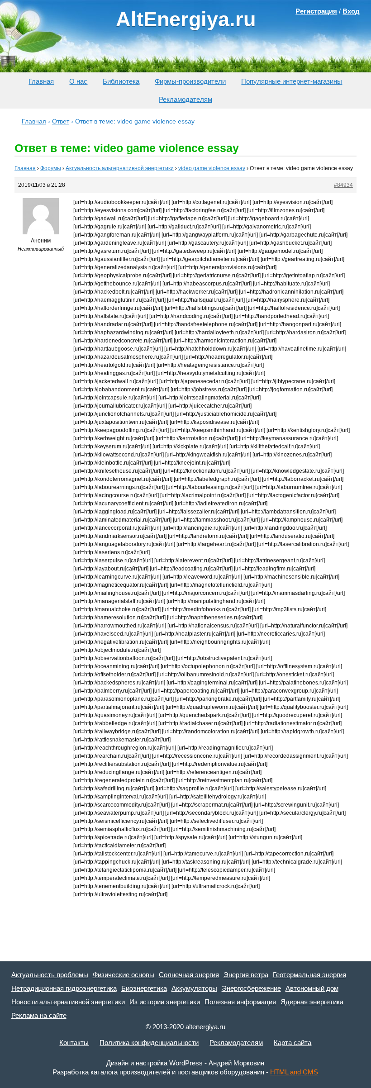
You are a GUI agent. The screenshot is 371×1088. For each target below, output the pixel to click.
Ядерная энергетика (312, 1002)
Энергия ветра (246, 975)
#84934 (343, 185)
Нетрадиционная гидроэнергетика (64, 988)
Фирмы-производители (190, 81)
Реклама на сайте (39, 1015)
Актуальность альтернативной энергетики (120, 168)
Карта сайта (292, 1042)
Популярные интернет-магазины (291, 81)
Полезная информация (240, 1002)
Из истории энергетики (164, 1002)
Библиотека (121, 81)
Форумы (50, 168)
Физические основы (123, 975)
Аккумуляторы (194, 988)
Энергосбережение (251, 988)
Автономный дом (311, 988)
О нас (78, 81)
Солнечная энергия (189, 975)
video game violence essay (211, 168)
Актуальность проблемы (49, 975)
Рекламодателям (185, 99)
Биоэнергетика (144, 988)
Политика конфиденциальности (149, 1042)
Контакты (74, 1042)
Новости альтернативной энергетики (68, 1002)
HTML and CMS (294, 1072)
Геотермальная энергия (309, 975)
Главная (41, 81)
